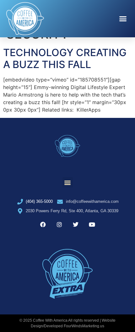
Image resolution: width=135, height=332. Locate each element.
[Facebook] (43, 224)
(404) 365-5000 (39, 201)
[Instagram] (59, 224)
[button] (123, 19)
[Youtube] (92, 224)
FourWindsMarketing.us (84, 326)
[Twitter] (75, 224)
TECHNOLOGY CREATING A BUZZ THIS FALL (65, 58)
